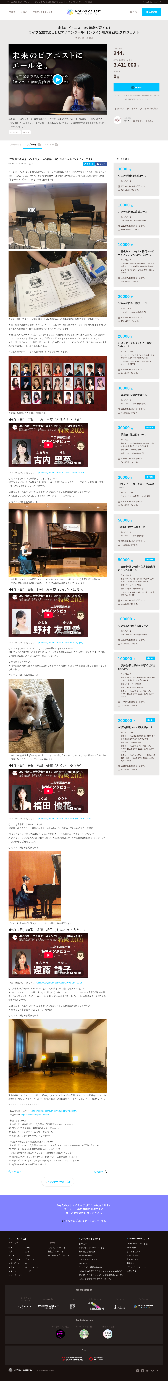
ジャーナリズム (15, 1275)
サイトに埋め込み (150, 108)
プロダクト (30, 1259)
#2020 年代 (131, 1247)
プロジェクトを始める (42, 12)
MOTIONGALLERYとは (137, 1243)
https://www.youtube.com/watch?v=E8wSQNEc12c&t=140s (63, 818)
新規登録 (153, 12)
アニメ (11, 1255)
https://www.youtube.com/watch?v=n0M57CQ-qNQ (59, 642)
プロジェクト (16, 144)
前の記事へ (16, 1171)
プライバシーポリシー (136, 1267)
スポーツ (12, 1271)
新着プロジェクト (56, 1251)
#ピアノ (26, 132)
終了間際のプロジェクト (58, 1255)
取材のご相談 (132, 1259)
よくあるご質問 (133, 1251)
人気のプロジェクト (57, 1247)
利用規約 (131, 1263)
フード (28, 1271)
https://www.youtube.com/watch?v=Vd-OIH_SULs (59, 982)
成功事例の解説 (86, 1255)
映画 (10, 1247)
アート (28, 1247)
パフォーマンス (32, 1267)
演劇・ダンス (14, 1263)
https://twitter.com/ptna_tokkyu (35, 1114)
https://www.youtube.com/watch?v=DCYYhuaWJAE (60, 472)
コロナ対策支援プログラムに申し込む (95, 1279)
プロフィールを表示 (144, 120)
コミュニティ (14, 1259)
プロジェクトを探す (18, 12)
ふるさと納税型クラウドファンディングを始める (99, 1271)
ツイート (133, 108)
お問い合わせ (132, 1255)
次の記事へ (99, 1171)
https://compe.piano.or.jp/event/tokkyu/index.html (54, 1110)
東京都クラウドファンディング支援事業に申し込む (99, 1275)
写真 (10, 1251)
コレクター (50, 144)
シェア (121, 108)
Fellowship (83, 1263)
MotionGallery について (152, 2)
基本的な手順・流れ (87, 1251)
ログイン (134, 12)
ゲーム (28, 1255)
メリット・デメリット (88, 1259)
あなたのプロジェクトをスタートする (86, 1220)
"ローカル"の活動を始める (90, 1267)
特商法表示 (131, 1271)
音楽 (91, 38)
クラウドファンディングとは (91, 1247)
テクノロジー (14, 1267)
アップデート (32, 144)
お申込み (83, 1243)
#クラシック (14, 132)
